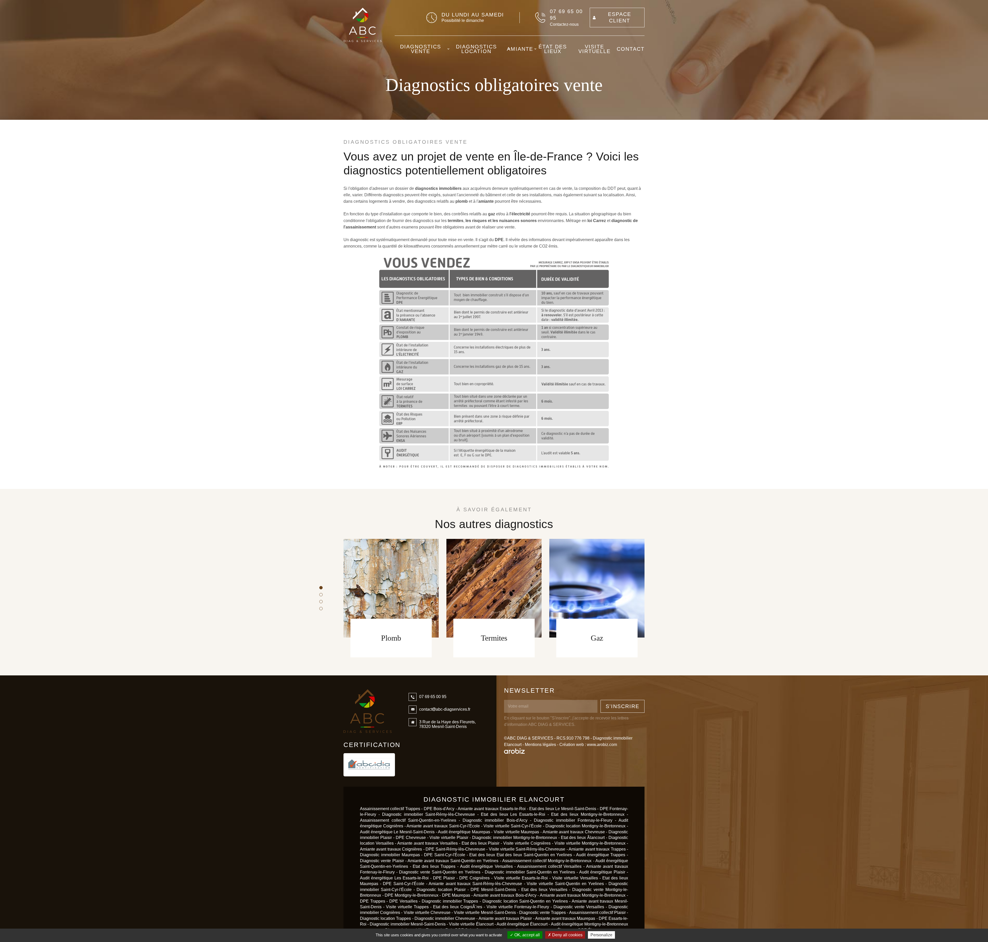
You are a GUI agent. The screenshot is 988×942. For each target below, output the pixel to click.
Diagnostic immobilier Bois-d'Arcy (495, 820)
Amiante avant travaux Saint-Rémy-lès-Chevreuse (475, 883)
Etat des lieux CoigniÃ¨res (457, 907)
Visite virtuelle (594, 49)
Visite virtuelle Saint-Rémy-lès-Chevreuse (527, 849)
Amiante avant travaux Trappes (597, 849)
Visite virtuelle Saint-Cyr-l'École (512, 826)
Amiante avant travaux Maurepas (565, 918)
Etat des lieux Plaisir (481, 843)
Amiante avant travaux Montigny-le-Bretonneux (583, 895)
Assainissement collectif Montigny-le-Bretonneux (547, 861)
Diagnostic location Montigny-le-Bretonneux (585, 826)
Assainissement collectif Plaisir (597, 912)
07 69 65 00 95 (566, 15)
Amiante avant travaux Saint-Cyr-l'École (443, 826)
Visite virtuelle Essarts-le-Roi (521, 878)
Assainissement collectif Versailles (549, 866)
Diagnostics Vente (420, 49)
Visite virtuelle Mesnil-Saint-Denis (485, 912)
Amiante (520, 49)
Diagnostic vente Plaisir (382, 861)
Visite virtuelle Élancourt (472, 924)
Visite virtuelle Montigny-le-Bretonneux (589, 843)
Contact (631, 49)
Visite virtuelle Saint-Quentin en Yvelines (565, 883)
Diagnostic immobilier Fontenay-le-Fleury (573, 820)
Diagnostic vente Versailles (578, 907)
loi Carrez (596, 220)
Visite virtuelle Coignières (527, 843)
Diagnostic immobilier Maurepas (390, 855)
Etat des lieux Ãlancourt (583, 837)
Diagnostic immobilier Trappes (450, 901)
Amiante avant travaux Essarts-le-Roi (492, 809)
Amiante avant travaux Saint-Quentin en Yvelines (453, 861)
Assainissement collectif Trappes (390, 809)
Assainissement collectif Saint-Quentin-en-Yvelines (408, 820)
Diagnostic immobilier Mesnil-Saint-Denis (407, 924)
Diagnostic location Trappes (385, 918)
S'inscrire (622, 706)
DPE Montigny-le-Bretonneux (411, 895)
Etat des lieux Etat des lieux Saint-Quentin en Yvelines (520, 855)
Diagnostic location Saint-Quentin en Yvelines (525, 901)
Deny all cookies (567, 935)
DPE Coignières (475, 878)
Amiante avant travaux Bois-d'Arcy (504, 895)
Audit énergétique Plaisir (602, 872)
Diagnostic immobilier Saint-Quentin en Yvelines (530, 872)
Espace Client (619, 17)
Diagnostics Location (476, 49)
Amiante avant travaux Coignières (391, 849)
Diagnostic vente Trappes (542, 912)
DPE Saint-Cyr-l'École (444, 855)
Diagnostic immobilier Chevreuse (444, 918)
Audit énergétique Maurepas (464, 832)
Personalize (601, 935)
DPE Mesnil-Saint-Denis (493, 889)
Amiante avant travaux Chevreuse (574, 832)
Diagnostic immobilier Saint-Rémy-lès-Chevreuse (428, 814)
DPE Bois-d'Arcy (439, 809)
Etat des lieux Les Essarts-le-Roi (513, 814)
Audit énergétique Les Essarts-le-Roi (394, 878)
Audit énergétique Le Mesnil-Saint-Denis (397, 832)
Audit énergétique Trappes (600, 855)
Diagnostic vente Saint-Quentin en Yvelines (439, 872)
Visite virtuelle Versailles (575, 878)
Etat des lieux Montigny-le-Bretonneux (587, 814)
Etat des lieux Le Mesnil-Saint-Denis (562, 809)
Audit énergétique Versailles (486, 866)
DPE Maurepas (456, 895)
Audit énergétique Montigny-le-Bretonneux (589, 924)
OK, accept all (526, 935)
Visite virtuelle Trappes (407, 907)
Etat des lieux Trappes (434, 866)
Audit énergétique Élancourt (522, 924)
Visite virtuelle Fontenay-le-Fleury (518, 907)
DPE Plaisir (444, 878)
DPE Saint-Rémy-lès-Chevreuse (455, 849)
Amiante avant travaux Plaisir (505, 918)
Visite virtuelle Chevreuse (427, 912)
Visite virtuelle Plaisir (448, 837)
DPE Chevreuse (411, 837)
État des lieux (553, 49)
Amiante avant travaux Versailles (427, 843)
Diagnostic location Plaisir (441, 889)
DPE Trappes (372, 901)
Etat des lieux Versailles (544, 889)
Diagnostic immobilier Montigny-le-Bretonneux (514, 837)
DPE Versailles (403, 901)
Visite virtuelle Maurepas (516, 832)
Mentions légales (540, 744)
